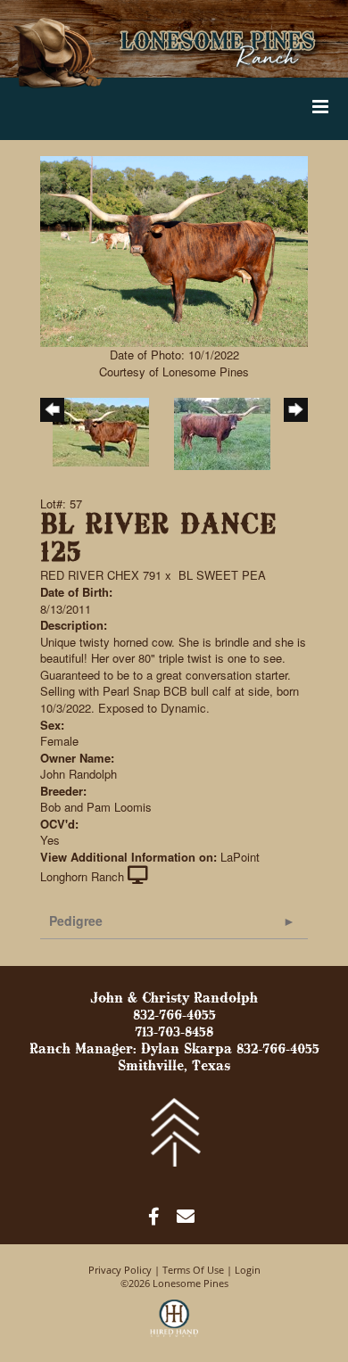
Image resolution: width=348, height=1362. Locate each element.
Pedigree (76, 920)
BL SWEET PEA (222, 574)
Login (248, 1269)
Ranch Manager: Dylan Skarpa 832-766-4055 (174, 1050)
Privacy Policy (120, 1269)
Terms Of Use (193, 1269)
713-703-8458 (174, 1033)
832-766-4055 (174, 1016)
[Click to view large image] (174, 249)
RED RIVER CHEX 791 (101, 574)
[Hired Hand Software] (174, 1326)
